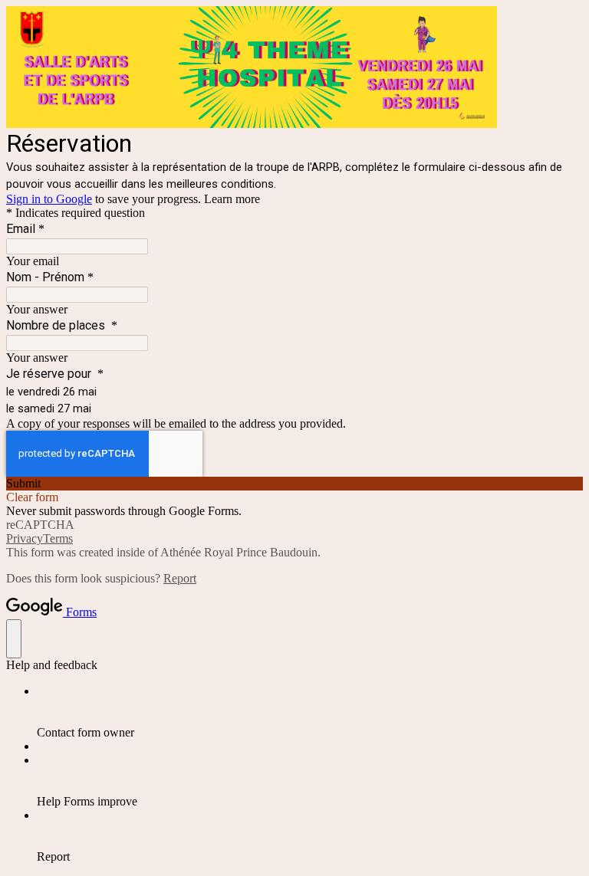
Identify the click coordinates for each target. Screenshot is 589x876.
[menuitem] (310, 712)
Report (179, 578)
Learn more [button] (232, 198)
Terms (58, 538)
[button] (294, 483)
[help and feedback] (13, 638)
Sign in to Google (49, 198)
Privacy (24, 538)
